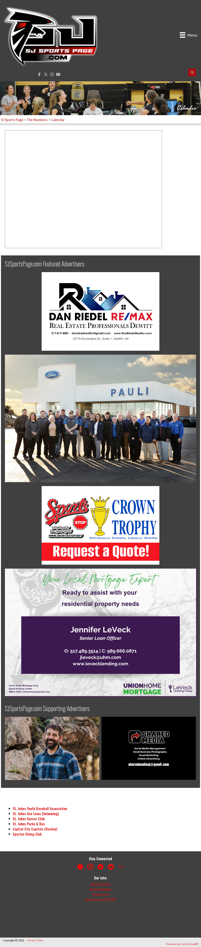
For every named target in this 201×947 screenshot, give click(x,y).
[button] (39, 74)
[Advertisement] (73, 919)
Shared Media (100, 889)
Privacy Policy (35, 940)
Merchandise (100, 884)
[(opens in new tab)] (100, 311)
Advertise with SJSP (100, 899)
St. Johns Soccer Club (29, 818)
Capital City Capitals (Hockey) (35, 828)
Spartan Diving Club (27, 834)
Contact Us (100, 894)
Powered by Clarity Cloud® (182, 944)
